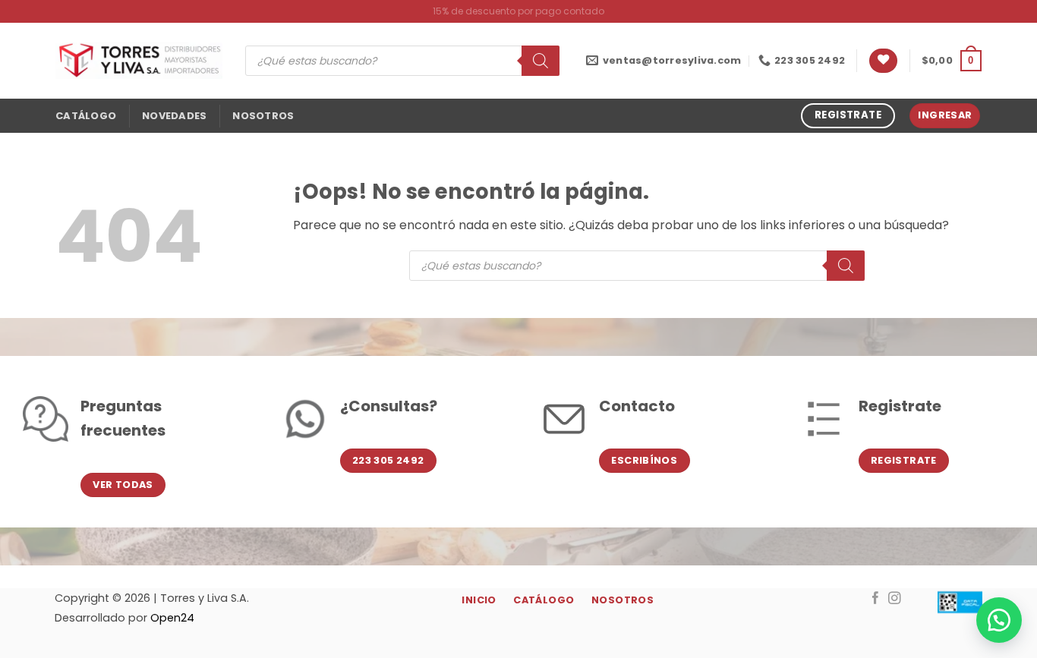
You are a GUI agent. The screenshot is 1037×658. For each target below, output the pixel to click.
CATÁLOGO (85, 116)
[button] (952, 60)
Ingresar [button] (945, 115)
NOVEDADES (174, 116)
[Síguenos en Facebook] (875, 599)
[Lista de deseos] (883, 61)
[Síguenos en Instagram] (894, 599)
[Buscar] (540, 61)
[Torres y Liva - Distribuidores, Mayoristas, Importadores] (138, 61)
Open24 (172, 617)
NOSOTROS (263, 116)
